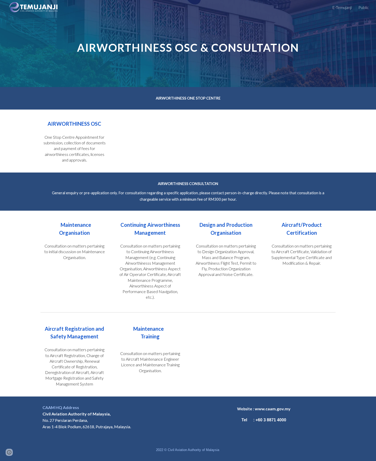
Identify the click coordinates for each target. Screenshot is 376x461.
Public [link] (363, 7)
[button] (9, 452)
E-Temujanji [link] (342, 7)
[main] (187, 43)
